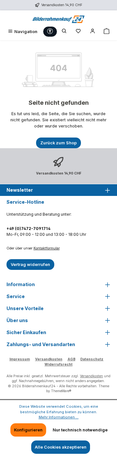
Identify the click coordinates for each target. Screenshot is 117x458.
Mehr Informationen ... (59, 417)
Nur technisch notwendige (80, 430)
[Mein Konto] (92, 31)
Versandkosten (48, 359)
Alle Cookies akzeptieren (60, 447)
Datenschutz (91, 359)
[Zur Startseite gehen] (58, 18)
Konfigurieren (28, 430)
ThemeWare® (61, 391)
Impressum (19, 359)
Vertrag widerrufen (30, 264)
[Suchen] (64, 31)
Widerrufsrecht (58, 364)
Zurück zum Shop (58, 142)
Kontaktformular (46, 248)
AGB (71, 359)
